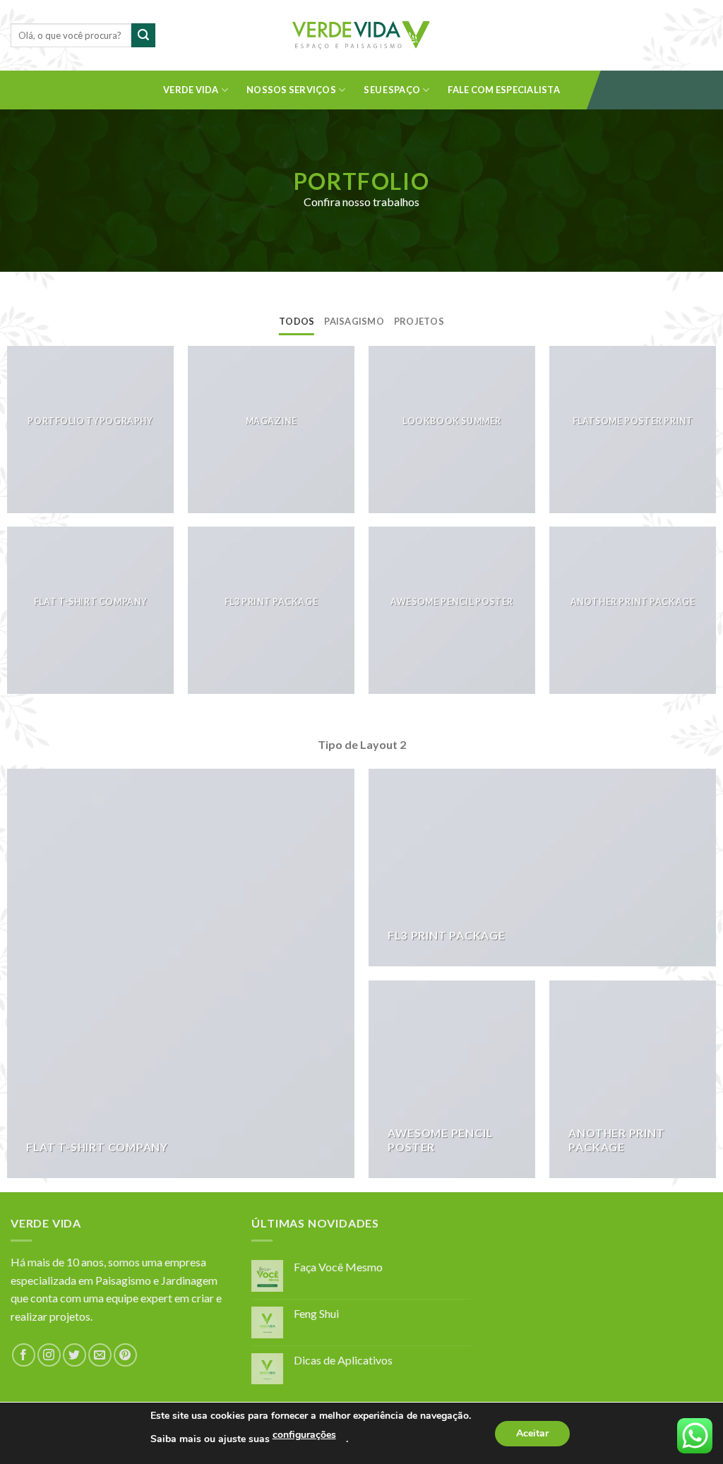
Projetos (419, 321)
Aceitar (532, 1433)
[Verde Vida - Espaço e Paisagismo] (361, 35)
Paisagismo (354, 321)
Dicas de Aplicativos (343, 1360)
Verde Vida (191, 89)
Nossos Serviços (291, 89)
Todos (296, 321)
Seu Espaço (392, 89)
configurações (304, 1434)
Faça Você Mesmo (338, 1266)
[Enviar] (143, 35)
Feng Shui (316, 1313)
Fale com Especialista (503, 89)
